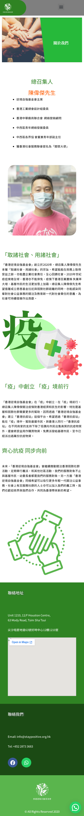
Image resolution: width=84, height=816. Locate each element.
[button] (61, 7)
